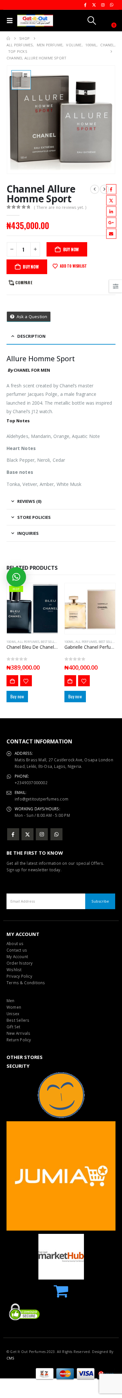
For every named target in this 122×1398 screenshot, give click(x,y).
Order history (20, 963)
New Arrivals (18, 1033)
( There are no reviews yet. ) (60, 207)
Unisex (13, 1013)
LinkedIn (111, 211)
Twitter (111, 200)
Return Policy (19, 1039)
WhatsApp (56, 834)
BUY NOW (71, 249)
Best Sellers (18, 1020)
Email (111, 233)
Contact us (17, 950)
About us (15, 943)
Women (14, 1007)
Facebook (111, 189)
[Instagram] (103, 5)
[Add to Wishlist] (26, 680)
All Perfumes (28, 642)
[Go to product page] (90, 608)
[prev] (94, 189)
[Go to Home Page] (8, 38)
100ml (11, 642)
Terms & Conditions (26, 982)
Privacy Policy (19, 976)
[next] (104, 189)
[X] (94, 5)
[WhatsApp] (111, 5)
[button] (11, 20)
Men (11, 1000)
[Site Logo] (35, 20)
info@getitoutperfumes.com (41, 798)
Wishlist (14, 969)
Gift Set (13, 1026)
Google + (111, 222)
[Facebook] (85, 5)
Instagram (42, 834)
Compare (23, 282)
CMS (10, 1358)
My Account (17, 956)
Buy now (31, 266)
